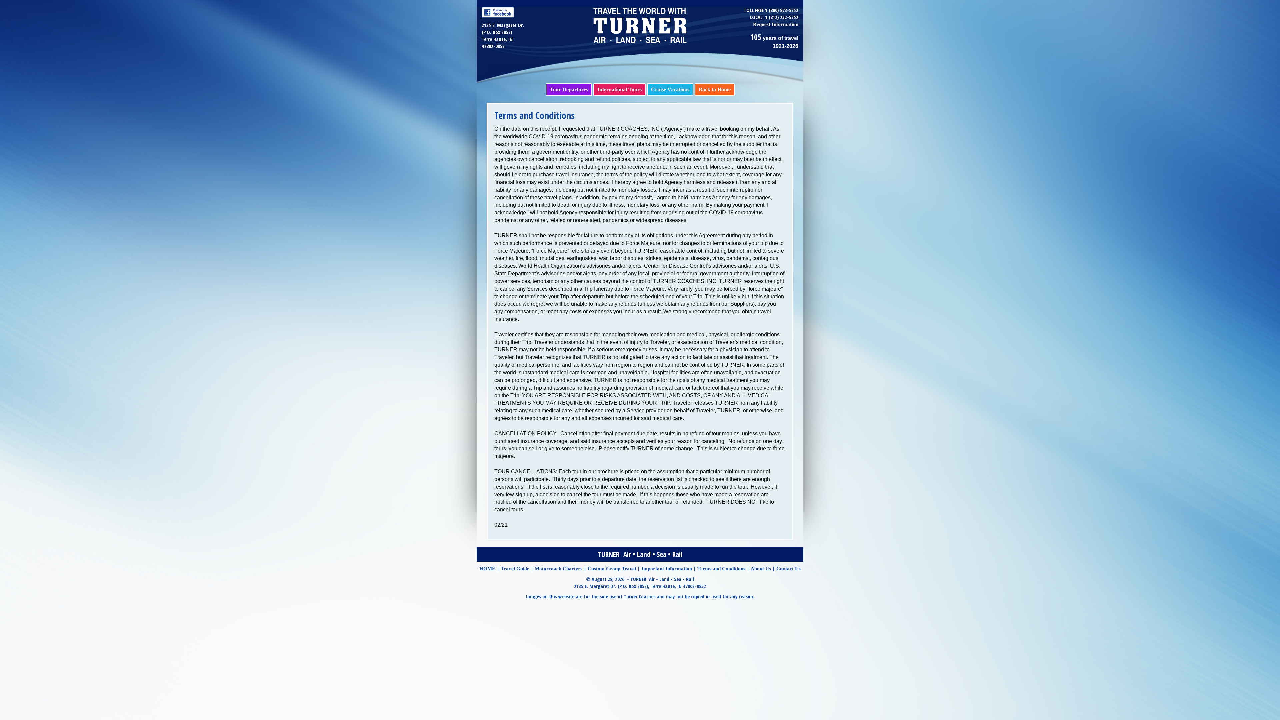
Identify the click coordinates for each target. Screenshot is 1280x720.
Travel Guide (515, 568)
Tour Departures (569, 89)
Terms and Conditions (721, 568)
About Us (761, 568)
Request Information (775, 24)
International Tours (619, 89)
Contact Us (788, 568)
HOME (487, 568)
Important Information (666, 568)
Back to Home (715, 89)
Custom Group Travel (612, 568)
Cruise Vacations (670, 89)
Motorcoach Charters (558, 568)
